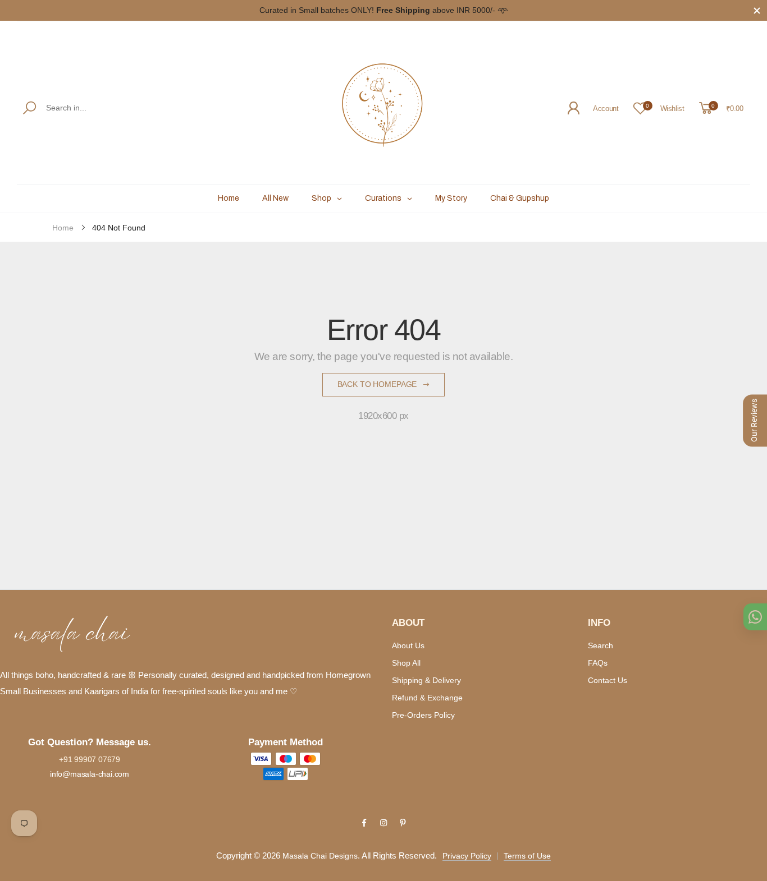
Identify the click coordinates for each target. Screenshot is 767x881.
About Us (408, 645)
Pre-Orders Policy (423, 715)
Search (600, 645)
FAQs (598, 662)
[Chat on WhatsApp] (755, 616)
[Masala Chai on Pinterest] (403, 822)
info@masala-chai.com (89, 773)
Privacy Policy (466, 855)
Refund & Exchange (427, 697)
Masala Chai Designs (320, 855)
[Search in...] (32, 107)
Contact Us (607, 680)
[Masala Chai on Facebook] (364, 822)
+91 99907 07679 (89, 759)
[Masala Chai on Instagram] (383, 822)
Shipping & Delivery (426, 680)
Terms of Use (527, 855)
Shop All (406, 662)
